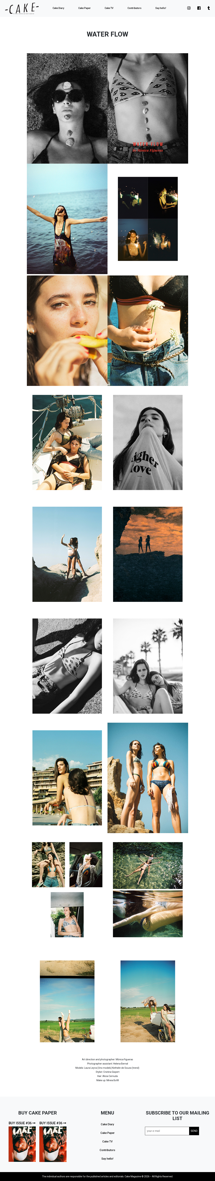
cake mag (22, 8)
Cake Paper (84, 8)
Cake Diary (58, 8)
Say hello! (160, 8)
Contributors (134, 8)
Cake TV (109, 8)
